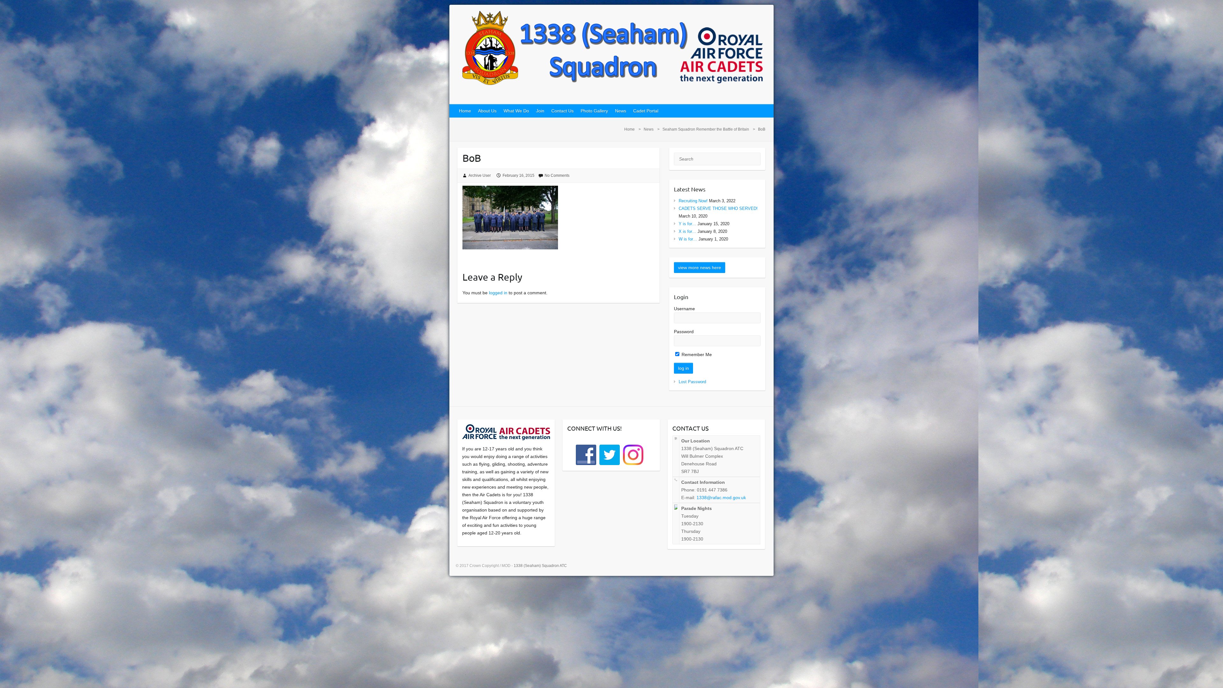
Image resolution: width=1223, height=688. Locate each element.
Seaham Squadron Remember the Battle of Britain (705, 129)
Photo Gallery (594, 110)
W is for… (688, 239)
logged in (498, 292)
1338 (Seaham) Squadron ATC (540, 565)
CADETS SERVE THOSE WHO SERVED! (718, 208)
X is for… (687, 231)
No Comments (557, 175)
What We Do (516, 110)
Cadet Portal (645, 110)
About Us (487, 110)
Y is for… (687, 223)
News (620, 110)
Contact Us (562, 110)
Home (465, 110)
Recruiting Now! (693, 200)
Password (684, 331)
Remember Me (696, 354)
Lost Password (692, 381)
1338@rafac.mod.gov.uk (721, 497)
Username (684, 308)
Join (540, 110)
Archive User (479, 175)
